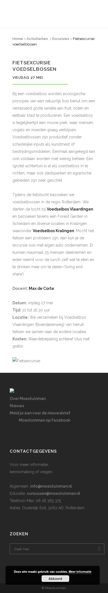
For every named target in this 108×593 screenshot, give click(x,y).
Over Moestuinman (28, 398)
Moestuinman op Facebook (44, 420)
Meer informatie (80, 571)
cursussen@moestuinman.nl (53, 493)
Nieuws (17, 406)
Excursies (60, 39)
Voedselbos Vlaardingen (70, 209)
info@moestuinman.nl (51, 486)
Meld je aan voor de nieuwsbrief (40, 413)
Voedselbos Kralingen (53, 231)
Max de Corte (41, 288)
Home (17, 39)
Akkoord (55, 578)
